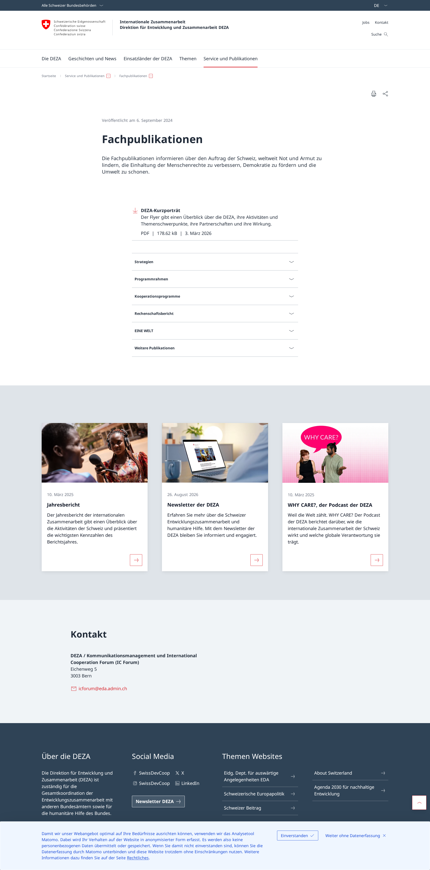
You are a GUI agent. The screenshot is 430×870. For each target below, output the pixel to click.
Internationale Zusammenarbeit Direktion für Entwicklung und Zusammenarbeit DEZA (174, 24)
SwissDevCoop (154, 773)
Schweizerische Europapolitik (254, 794)
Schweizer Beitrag (242, 808)
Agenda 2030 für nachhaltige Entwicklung (344, 790)
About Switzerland (333, 773)
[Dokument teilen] (385, 93)
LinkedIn (190, 783)
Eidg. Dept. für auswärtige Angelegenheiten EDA (251, 776)
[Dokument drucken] (373, 93)
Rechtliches (138, 857)
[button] (51, 58)
